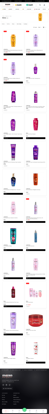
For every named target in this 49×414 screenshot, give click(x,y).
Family (13, 23)
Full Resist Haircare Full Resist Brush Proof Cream (11, 302)
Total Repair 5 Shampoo (30, 358)
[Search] (40, 5)
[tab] (7, 5)
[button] (39, 27)
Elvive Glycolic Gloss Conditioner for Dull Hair (10, 217)
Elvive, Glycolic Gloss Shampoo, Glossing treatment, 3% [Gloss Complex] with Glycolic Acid (35, 274)
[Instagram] (3, 385)
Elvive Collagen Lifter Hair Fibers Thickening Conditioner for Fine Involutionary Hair (13, 107)
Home (3, 16)
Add (6, 54)
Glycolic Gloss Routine (29, 302)
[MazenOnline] (7, 376)
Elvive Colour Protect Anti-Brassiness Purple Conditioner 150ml (12, 163)
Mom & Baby (19, 23)
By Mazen (25, 23)
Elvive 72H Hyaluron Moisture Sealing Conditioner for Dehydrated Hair (12, 79)
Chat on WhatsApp (8, 388)
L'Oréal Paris (6, 49)
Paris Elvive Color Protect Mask (31, 330)
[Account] (44, 5)
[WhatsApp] (24, 409)
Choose (29, 54)
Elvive (5, 301)
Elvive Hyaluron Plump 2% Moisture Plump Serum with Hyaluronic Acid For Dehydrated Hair (34, 218)
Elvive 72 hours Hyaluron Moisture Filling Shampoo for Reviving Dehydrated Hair (34, 51)
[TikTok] (9, 385)
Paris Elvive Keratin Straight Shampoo (9, 358)
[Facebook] (6, 385)
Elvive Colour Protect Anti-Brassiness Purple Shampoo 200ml (35, 162)
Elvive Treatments (6, 274)
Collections (7, 16)
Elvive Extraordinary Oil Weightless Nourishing (33, 189)
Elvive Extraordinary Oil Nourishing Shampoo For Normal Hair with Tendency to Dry (13, 51)
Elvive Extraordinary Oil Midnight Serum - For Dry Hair (12, 189)
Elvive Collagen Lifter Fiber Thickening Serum (33, 78)
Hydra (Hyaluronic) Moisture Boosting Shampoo (11, 330)
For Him (8, 23)
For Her (3, 23)
